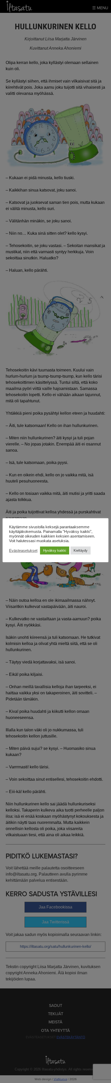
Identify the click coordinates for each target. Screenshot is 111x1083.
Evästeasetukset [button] (23, 551)
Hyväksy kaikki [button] (54, 550)
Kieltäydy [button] (81, 550)
